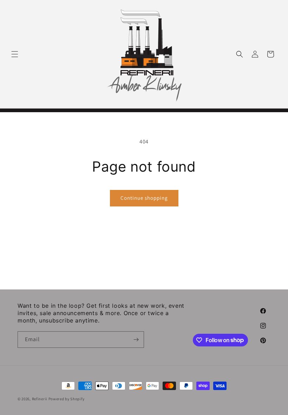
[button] (14, 54)
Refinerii (39, 398)
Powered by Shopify (66, 398)
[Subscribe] (136, 339)
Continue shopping (144, 197)
